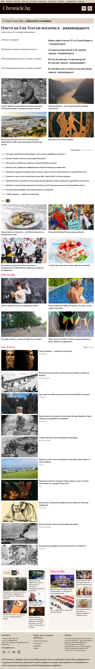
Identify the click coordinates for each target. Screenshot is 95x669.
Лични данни (37, 643)
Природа (42, 397)
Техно (41, 465)
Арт (40, 486)
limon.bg (81, 1)
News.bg (25, 1)
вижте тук (84, 648)
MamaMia (17, 1)
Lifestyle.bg (52, 1)
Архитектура (44, 378)
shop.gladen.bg (71, 1)
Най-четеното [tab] (87, 150)
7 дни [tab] (85, 347)
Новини (36, 648)
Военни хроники (45, 440)
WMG (2, 1)
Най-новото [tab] (75, 150)
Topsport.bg (42, 1)
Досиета (42, 421)
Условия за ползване (40, 641)
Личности (43, 354)
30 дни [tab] (90, 347)
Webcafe (9, 1)
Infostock (61, 1)
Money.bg (33, 1)
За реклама (37, 646)
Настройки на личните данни (75, 650)
